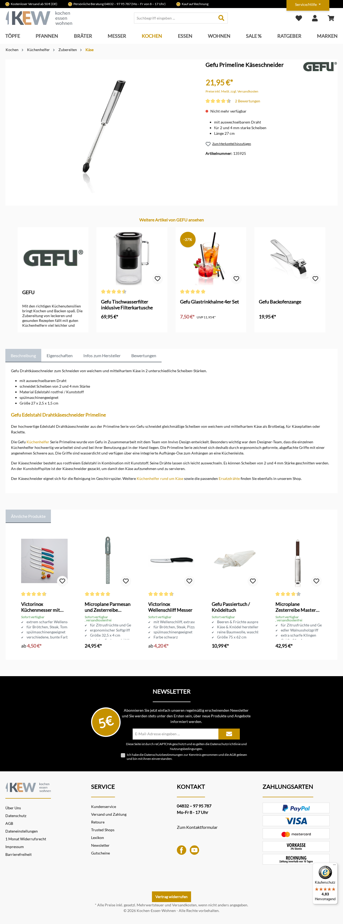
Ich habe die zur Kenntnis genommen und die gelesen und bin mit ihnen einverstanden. (187, 757)
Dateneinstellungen (21, 831)
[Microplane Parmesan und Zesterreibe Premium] (108, 561)
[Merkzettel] (298, 18)
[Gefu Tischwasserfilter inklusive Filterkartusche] (132, 258)
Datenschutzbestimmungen (163, 755)
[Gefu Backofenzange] (289, 258)
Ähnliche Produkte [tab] (28, 516)
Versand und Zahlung (108, 814)
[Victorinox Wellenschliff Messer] (171, 561)
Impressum (14, 846)
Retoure (98, 822)
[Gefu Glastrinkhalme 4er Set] (211, 258)
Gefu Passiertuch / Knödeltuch (231, 607)
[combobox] (174, 18)
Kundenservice (103, 806)
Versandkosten (184, 905)
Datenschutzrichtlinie (225, 744)
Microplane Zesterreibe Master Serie (295, 607)
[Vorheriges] (17, 275)
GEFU (28, 292)
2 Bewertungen (247, 101)
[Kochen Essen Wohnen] (28, 786)
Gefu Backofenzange (280, 302)
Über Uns (13, 808)
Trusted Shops (102, 829)
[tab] (23, 355)
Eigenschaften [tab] (60, 355)
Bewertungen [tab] (143, 355)
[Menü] (334, 866)
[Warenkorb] (331, 18)
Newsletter (100, 845)
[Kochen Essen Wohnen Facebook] (181, 849)
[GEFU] (320, 66)
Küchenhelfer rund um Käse (160, 478)
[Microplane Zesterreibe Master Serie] (298, 561)
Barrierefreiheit (18, 854)
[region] (100, 126)
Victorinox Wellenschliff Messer (170, 607)
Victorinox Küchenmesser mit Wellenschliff (40, 607)
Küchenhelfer (38, 442)
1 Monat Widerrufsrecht (25, 839)
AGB (232, 755)
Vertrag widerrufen (171, 896)
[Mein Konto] (315, 18)
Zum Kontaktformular (197, 827)
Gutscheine (100, 853)
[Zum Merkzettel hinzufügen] (157, 279)
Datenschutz (15, 815)
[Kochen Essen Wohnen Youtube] (194, 849)
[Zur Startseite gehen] (38, 18)
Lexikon (97, 837)
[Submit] (229, 734)
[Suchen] (221, 18)
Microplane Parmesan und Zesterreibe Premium (108, 607)
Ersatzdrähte (229, 478)
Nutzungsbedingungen (186, 748)
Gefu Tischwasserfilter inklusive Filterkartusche (127, 304)
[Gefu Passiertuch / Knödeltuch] (235, 561)
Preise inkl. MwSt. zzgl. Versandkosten (232, 91)
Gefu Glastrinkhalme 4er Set (209, 302)
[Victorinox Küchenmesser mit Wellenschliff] (44, 561)
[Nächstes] (326, 275)
